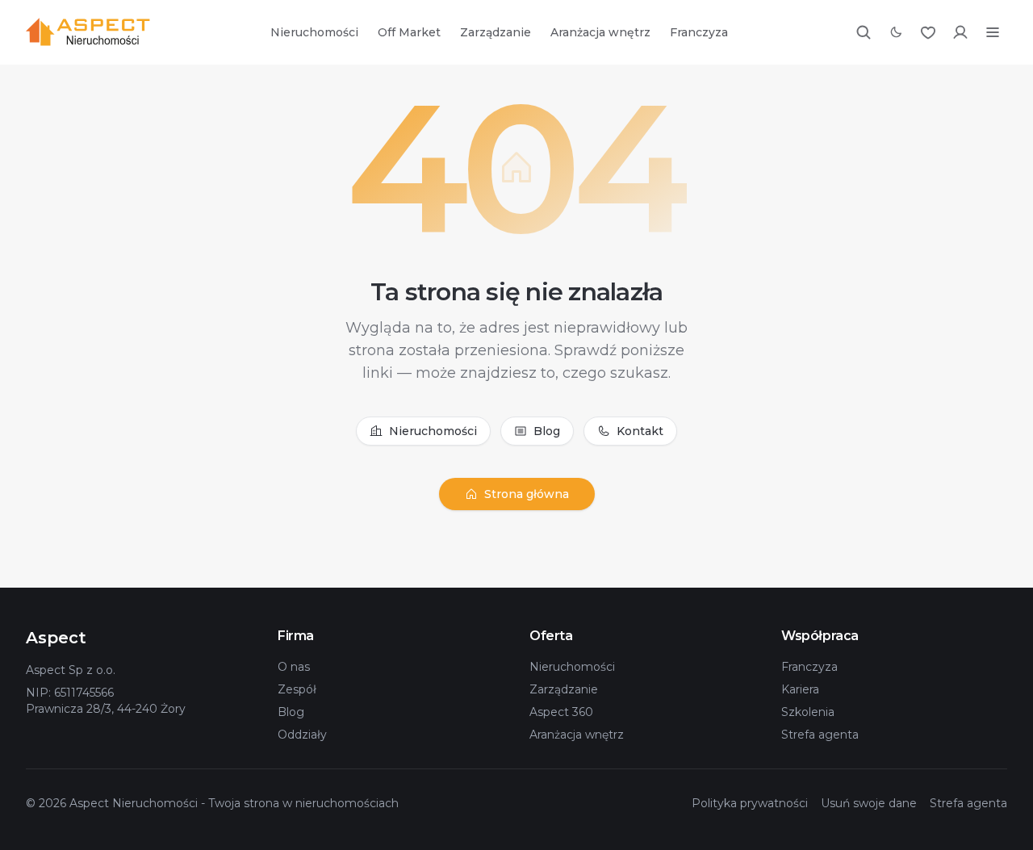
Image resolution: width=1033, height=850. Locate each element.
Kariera (800, 689)
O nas (294, 666)
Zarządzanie (495, 32)
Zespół (297, 689)
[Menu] (992, 32)
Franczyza (699, 32)
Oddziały (302, 734)
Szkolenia (807, 712)
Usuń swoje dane (869, 803)
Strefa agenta (820, 734)
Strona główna (526, 494)
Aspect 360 (561, 712)
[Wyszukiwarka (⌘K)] (863, 32)
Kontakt (640, 431)
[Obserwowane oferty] (928, 32)
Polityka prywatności (750, 803)
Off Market (409, 32)
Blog (546, 431)
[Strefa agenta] (960, 32)
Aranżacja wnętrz (600, 32)
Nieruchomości (314, 32)
